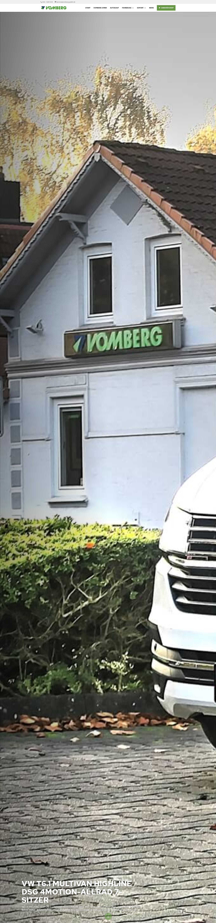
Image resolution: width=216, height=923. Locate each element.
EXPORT (140, 8)
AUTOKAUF (114, 8)
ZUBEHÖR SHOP (167, 8)
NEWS (151, 8)
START (87, 8)
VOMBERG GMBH (100, 8)
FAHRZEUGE (126, 8)
